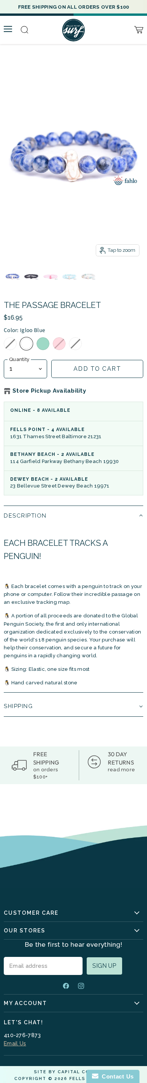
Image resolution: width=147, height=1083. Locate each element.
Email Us (15, 1043)
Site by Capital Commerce (73, 1071)
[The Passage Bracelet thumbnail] (12, 276)
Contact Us (116, 1076)
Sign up (104, 965)
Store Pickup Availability (49, 391)
